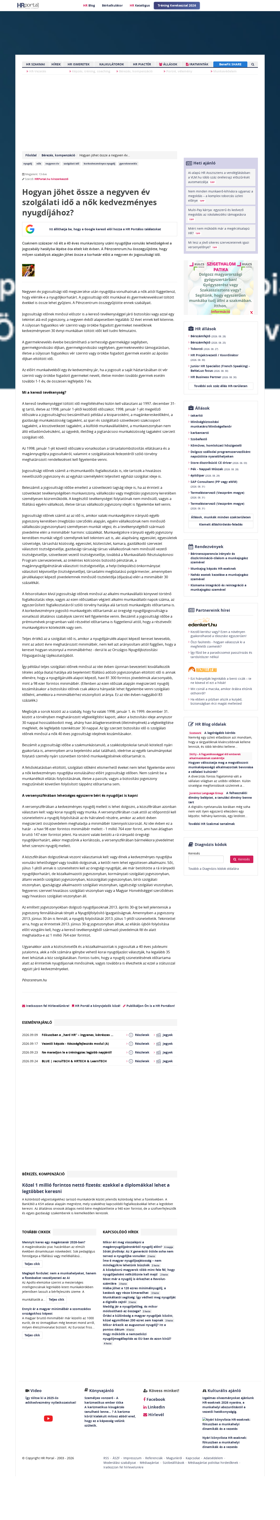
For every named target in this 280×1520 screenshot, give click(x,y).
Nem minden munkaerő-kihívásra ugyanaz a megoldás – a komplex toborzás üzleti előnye (220, 196)
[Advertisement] (99, 1119)
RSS (106, 1458)
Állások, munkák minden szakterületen (221, 517)
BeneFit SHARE (230, 64)
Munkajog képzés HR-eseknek (213, 568)
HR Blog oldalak (210, 724)
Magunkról (174, 1458)
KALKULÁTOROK (111, 64)
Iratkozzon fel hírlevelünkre (123, 1467)
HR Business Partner (213, 377)
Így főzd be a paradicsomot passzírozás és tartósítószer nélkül (221, 654)
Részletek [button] (142, 1035)
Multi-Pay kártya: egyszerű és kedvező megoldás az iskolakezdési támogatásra (217, 214)
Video (36, 1390)
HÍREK (56, 64)
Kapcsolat (193, 1458)
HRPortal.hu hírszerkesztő (51, 179)
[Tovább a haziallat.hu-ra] (220, 669)
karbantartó (200, 433)
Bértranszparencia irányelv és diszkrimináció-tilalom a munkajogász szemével (219, 558)
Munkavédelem (224, 71)
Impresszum (132, 1458)
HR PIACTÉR (142, 64)
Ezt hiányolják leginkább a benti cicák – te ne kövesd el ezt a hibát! (221, 680)
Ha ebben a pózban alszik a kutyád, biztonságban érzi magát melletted (216, 701)
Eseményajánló (37, 1022)
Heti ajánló (204, 163)
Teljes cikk (32, 1264)
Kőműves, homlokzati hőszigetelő (216, 445)
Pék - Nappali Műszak (214, 469)
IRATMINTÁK (198, 64)
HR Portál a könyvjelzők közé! (97, 1006)
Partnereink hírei (213, 610)
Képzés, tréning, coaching (90, 71)
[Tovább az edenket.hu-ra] (220, 622)
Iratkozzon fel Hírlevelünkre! (47, 1006)
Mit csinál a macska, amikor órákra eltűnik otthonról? (221, 691)
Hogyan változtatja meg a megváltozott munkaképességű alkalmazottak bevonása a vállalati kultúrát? (220, 767)
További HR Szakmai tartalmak (211, 824)
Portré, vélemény (178, 71)
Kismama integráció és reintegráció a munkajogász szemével (218, 587)
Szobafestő (199, 439)
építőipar (205, 475)
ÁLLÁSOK (169, 64)
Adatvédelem (213, 1458)
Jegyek (168, 1035)
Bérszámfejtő (208, 336)
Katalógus (140, 5)
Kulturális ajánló (223, 1390)
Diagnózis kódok (211, 844)
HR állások (205, 329)
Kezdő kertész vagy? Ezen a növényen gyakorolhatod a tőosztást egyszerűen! (219, 634)
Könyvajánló (101, 1390)
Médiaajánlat (149, 1463)
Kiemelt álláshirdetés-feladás (221, 524)
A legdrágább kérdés (219, 733)
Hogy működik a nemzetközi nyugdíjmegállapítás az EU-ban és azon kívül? (137, 1338)
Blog (89, 5)
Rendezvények (209, 546)
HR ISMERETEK (78, 64)
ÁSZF (116, 1458)
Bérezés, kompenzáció (135, 71)
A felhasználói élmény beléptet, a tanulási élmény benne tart (220, 797)
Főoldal (31, 155)
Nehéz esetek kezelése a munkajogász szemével (219, 577)
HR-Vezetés (37, 71)
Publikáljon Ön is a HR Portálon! (150, 1006)
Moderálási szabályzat (119, 1463)
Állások (202, 408)
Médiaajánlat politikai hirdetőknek (213, 1463)
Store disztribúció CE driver (219, 463)
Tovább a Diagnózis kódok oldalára (213, 869)
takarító (197, 415)
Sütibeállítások (173, 1463)
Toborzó (204, 349)
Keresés (194, 853)
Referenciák (154, 1458)
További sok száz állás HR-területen (220, 386)
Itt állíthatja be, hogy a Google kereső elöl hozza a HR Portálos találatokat (105, 229)
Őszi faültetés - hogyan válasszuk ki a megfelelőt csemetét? (218, 644)
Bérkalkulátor (112, 5)
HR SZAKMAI (35, 64)
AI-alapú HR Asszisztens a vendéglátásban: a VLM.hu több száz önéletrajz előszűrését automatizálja (219, 177)
